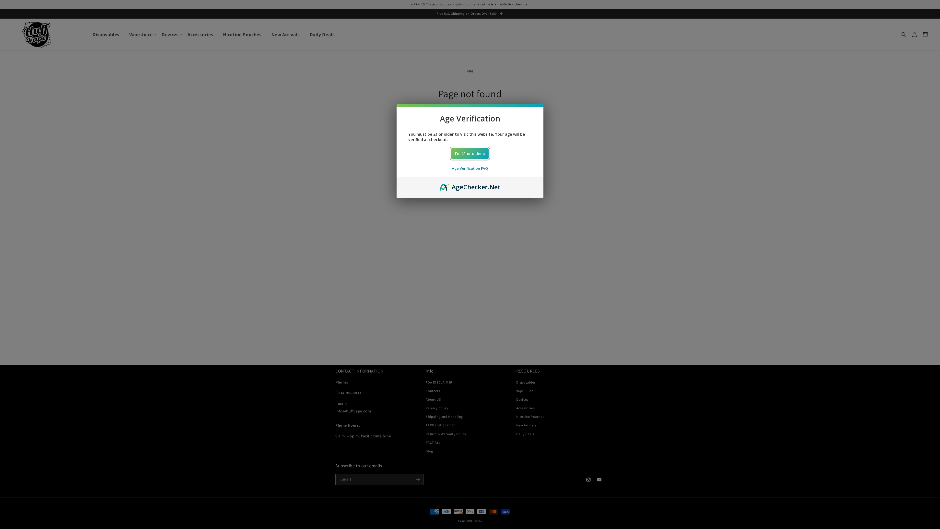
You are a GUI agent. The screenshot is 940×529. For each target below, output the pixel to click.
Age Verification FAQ (470, 168)
